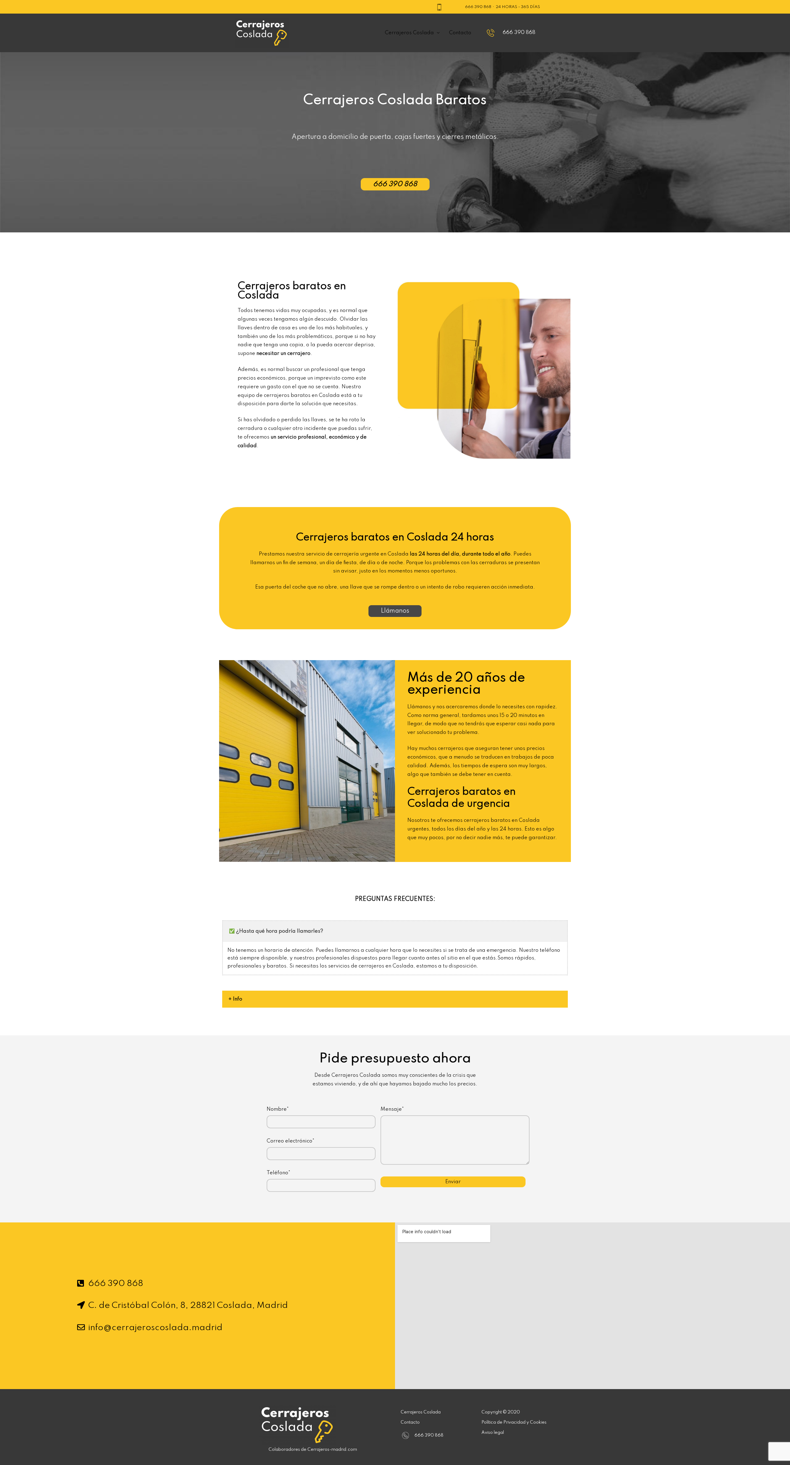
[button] (395, 184)
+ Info (235, 999)
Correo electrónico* (290, 1141)
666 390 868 (478, 7)
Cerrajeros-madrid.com (332, 1449)
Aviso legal (492, 1432)
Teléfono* (278, 1173)
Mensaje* (392, 1109)
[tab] (395, 999)
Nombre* (278, 1109)
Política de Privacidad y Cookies (514, 1422)
